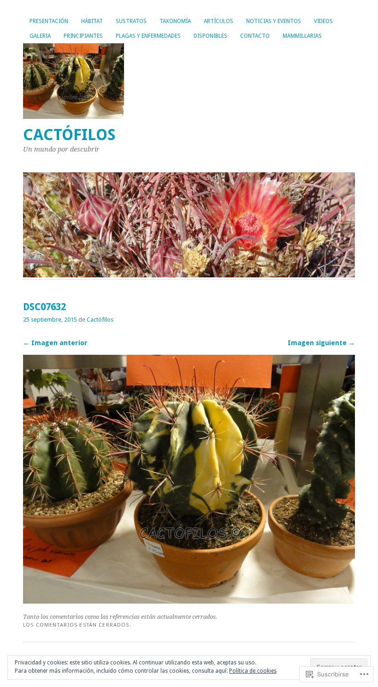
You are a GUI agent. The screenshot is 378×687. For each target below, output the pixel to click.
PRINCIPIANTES (83, 36)
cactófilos (69, 135)
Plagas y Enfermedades (148, 36)
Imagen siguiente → (321, 342)
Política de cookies (253, 671)
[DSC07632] (189, 601)
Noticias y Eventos (273, 21)
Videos (323, 21)
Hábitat (92, 21)
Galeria (40, 36)
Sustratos (131, 21)
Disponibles (210, 36)
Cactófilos (100, 319)
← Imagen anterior (55, 342)
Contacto (255, 36)
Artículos (218, 21)
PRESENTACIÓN (49, 21)
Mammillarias (302, 36)
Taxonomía (175, 21)
